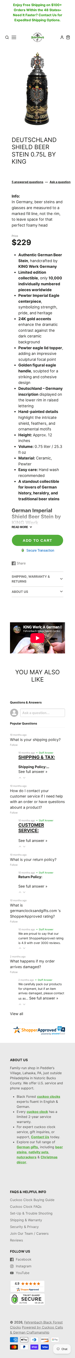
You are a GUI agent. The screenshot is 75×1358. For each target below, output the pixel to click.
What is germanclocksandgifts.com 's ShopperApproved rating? (35, 911)
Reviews (16, 1240)
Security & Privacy (24, 1227)
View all (16, 1014)
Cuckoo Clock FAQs (25, 1206)
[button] (34, 122)
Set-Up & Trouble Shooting (31, 1213)
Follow (14, 744)
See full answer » (33, 771)
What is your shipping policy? (35, 739)
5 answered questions (27, 182)
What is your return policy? (33, 859)
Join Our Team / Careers (29, 1233)
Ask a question (60, 182)
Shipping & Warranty (26, 1220)
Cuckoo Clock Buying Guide (32, 1200)
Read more (20, 527)
